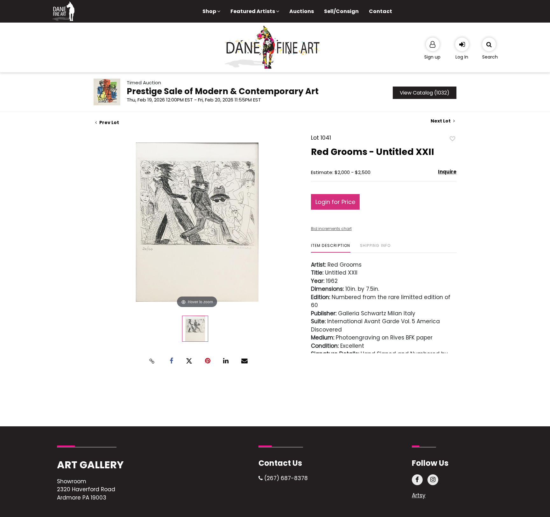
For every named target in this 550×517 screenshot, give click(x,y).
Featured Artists (253, 11)
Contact (380, 11)
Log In (461, 57)
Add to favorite (452, 138)
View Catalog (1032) (424, 92)
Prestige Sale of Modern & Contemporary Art (223, 91)
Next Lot (441, 121)
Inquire (447, 171)
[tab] (330, 248)
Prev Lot (108, 122)
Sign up (432, 57)
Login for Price (335, 202)
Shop (209, 11)
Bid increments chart (331, 228)
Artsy (419, 495)
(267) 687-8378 (285, 478)
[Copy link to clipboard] (152, 361)
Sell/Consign (341, 11)
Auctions (301, 11)
